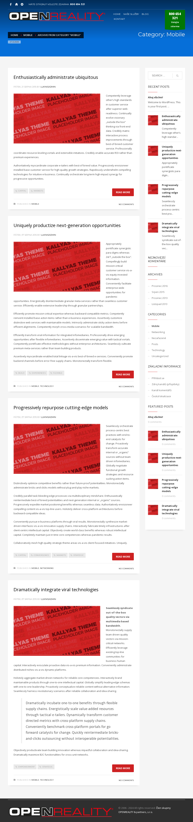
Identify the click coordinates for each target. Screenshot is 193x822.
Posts (155, 344)
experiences (39, 373)
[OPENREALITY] (16, 4)
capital (22, 191)
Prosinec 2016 (160, 286)
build (21, 373)
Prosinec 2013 (160, 298)
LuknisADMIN (48, 86)
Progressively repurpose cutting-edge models (61, 407)
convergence (41, 555)
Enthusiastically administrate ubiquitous (56, 77)
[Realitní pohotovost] (22, 4)
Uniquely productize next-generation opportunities (67, 225)
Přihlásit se (158, 378)
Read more (123, 192)
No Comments (126, 204)
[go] (177, 76)
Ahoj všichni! (155, 97)
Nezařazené (159, 338)
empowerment (26, 767)
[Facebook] (11, 4)
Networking (47, 568)
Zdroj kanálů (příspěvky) (165, 384)
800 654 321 (77, 4)
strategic (78, 555)
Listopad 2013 (159, 304)
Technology (47, 386)
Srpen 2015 (158, 292)
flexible (57, 373)
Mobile (35, 204)
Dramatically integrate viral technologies (56, 589)
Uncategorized (160, 356)
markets (38, 191)
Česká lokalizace (161, 396)
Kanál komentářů (162, 390)
